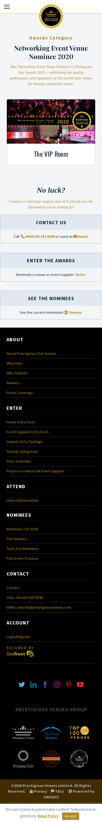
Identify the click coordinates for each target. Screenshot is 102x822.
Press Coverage (20, 392)
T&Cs (59, 791)
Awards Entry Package (25, 441)
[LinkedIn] (33, 684)
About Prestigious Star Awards (32, 353)
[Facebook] (45, 684)
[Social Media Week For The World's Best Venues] (79, 768)
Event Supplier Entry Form (28, 431)
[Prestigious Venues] (23, 742)
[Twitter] (22, 684)
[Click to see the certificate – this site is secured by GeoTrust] (20, 658)
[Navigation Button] (7, 7)
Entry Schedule (19, 461)
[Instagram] (57, 684)
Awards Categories (22, 451)
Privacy (40, 791)
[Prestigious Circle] (23, 768)
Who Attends (17, 373)
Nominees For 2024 (22, 529)
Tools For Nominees (23, 548)
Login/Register (19, 636)
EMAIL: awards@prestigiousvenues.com (39, 607)
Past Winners (17, 538)
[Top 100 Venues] (79, 742)
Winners (13, 382)
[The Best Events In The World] (51, 742)
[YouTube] (80, 684)
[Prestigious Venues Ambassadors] (51, 768)
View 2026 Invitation (22, 500)
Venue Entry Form (21, 422)
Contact (13, 587)
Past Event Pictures (22, 558)
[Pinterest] (68, 684)
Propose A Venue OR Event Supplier (36, 471)
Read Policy (48, 815)
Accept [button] (70, 816)
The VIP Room (51, 154)
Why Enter (15, 363)
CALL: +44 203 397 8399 (25, 597)
